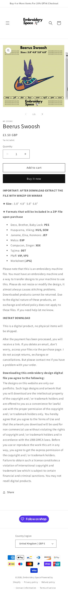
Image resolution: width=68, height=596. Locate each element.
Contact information (26, 587)
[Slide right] (42, 114)
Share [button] (10, 492)
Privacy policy (31, 582)
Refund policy (48, 582)
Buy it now (34, 178)
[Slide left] (26, 114)
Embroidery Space (32, 577)
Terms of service (48, 587)
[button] (7, 23)
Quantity (7, 146)
